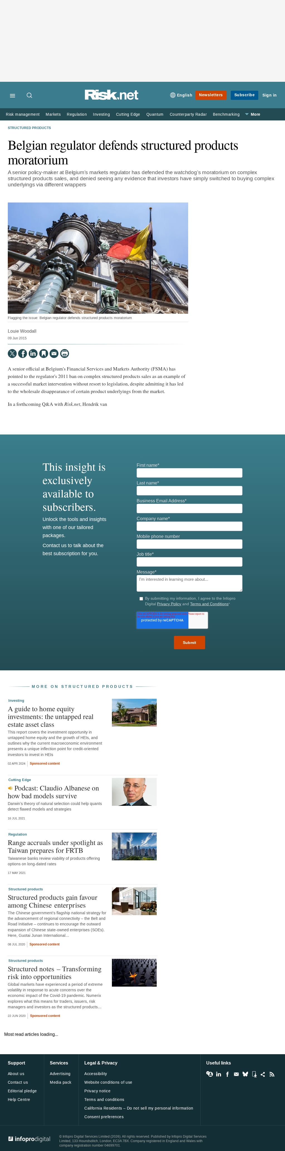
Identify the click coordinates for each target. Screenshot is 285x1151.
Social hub (263, 1074)
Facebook (227, 1074)
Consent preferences (104, 1117)
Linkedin (218, 1074)
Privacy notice (97, 1091)
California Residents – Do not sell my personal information (138, 1108)
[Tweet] (12, 353)
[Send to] (54, 353)
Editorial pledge (22, 1091)
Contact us (18, 1082)
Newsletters (211, 95)
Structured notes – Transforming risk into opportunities (55, 972)
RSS (272, 1074)
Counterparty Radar (188, 114)
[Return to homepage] (112, 99)
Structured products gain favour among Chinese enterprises (52, 901)
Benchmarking (226, 114)
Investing (101, 114)
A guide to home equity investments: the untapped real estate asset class (51, 716)
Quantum (155, 114)
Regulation (77, 114)
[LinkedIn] (33, 353)
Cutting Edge (128, 114)
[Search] (29, 95)
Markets (53, 114)
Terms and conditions (104, 1099)
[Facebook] (22, 353)
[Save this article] (43, 353)
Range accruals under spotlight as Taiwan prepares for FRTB (55, 846)
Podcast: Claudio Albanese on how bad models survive (53, 791)
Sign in (269, 95)
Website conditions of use (108, 1082)
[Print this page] (64, 353)
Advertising (60, 1073)
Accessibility (95, 1073)
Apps (254, 1074)
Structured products (29, 128)
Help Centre (19, 1099)
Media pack (60, 1082)
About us (16, 1073)
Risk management (23, 114)
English (185, 95)
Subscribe (244, 95)
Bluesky (245, 1074)
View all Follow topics (209, 1074)
